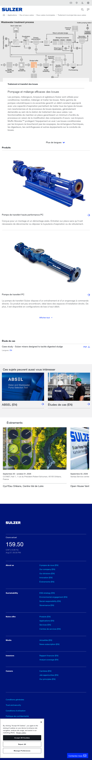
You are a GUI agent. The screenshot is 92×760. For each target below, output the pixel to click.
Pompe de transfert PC (13, 294)
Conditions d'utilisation (16, 710)
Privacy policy (21, 733)
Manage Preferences (22, 751)
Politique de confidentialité (17, 716)
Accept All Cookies (22, 738)
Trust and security (13, 705)
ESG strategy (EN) (47, 593)
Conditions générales (15, 699)
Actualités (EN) (45, 640)
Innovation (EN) (45, 577)
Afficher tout (44, 317)
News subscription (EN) (49, 644)
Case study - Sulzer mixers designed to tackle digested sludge (44, 346)
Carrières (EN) (45, 671)
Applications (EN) (46, 620)
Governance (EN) (46, 605)
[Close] (41, 722)
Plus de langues (54, 142)
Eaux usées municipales (46, 15)
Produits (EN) (45, 616)
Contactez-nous (76, 756)
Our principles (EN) (47, 679)
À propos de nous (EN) (48, 565)
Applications (12, 15)
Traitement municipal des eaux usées (72, 15)
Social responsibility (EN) (50, 601)
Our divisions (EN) (47, 573)
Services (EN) (45, 625)
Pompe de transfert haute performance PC (22, 214)
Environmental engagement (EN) (53, 597)
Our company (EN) (47, 569)
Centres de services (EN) (50, 629)
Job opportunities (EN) (48, 675)
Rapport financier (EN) (48, 655)
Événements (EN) (46, 581)
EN (11, 350)
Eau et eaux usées (27, 15)
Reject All (22, 744)
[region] (22, 738)
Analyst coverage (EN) (48, 659)
